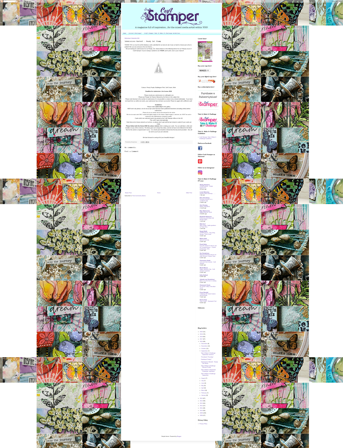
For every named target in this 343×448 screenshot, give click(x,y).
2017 (201, 339)
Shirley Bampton (205, 184)
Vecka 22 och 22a (204, 240)
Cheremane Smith (205, 260)
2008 (201, 415)
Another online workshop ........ (208, 193)
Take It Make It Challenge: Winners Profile (208, 366)
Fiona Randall (204, 292)
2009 (201, 413)
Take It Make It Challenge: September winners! (208, 353)
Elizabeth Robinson (206, 216)
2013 (201, 403)
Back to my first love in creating (208, 280)
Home (124, 33)
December (204, 343)
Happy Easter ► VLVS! (206, 212)
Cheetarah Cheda (205, 285)
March (203, 390)
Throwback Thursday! (207, 357)
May (202, 385)
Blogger (179, 436)
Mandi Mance (204, 267)
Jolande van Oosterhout (207, 279)
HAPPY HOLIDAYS (205, 206)
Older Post (189, 192)
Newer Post (128, 192)
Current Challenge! (135, 33)
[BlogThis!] (143, 142)
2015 (201, 398)
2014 (201, 400)
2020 (201, 331)
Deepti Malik (203, 231)
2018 (201, 336)
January (203, 395)
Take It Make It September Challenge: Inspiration (208, 370)
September (204, 351)
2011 (201, 408)
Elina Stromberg (204, 197)
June (202, 383)
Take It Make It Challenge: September (208, 374)
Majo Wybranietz (205, 211)
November (204, 346)
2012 (201, 405)
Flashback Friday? (206, 359)
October (203, 348)
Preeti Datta (203, 244)
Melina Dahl (203, 238)
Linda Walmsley (204, 192)
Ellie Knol (203, 224)
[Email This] (141, 142)
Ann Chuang (203, 205)
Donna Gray (203, 299)
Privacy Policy (203, 423)
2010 (201, 410)
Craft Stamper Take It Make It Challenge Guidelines (162, 33)
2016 (201, 341)
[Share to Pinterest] (148, 142)
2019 (201, 334)
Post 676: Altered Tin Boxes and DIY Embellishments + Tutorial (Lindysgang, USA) (208, 247)
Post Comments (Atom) (139, 195)
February (204, 393)
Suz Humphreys (204, 253)
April (202, 388)
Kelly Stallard (204, 275)
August (203, 378)
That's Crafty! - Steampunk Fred (208, 301)
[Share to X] (145, 142)
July (202, 380)
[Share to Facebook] (147, 142)
